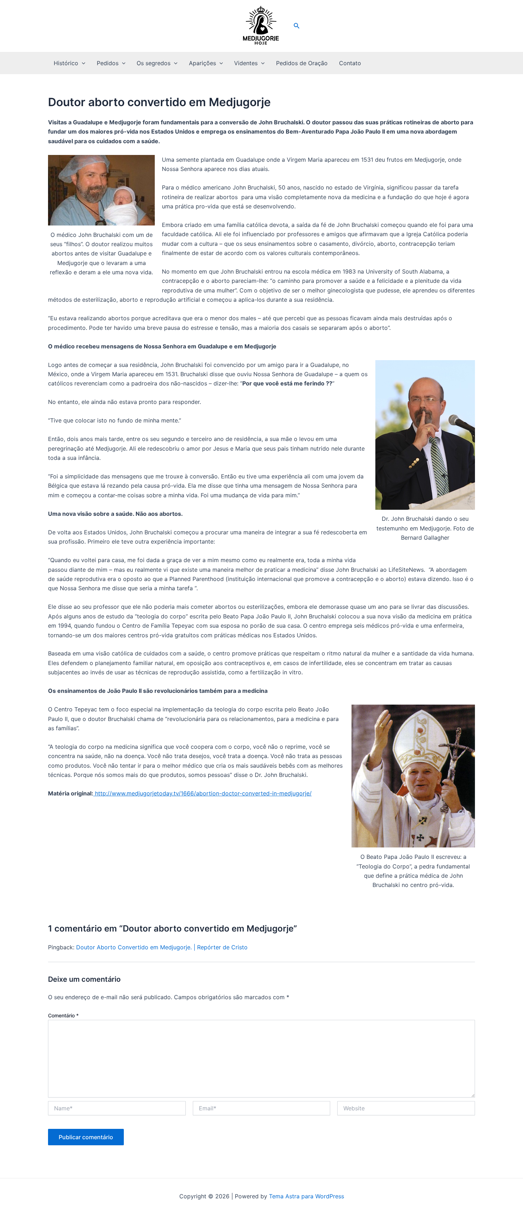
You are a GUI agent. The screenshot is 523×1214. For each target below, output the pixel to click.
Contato (350, 63)
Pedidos (107, 63)
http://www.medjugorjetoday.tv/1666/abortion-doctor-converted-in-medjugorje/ (202, 793)
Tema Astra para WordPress (306, 1196)
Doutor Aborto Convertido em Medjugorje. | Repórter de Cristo (162, 947)
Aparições (202, 63)
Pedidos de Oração (302, 63)
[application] (81, 63)
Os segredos (153, 63)
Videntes (246, 63)
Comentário (63, 1015)
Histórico (66, 63)
